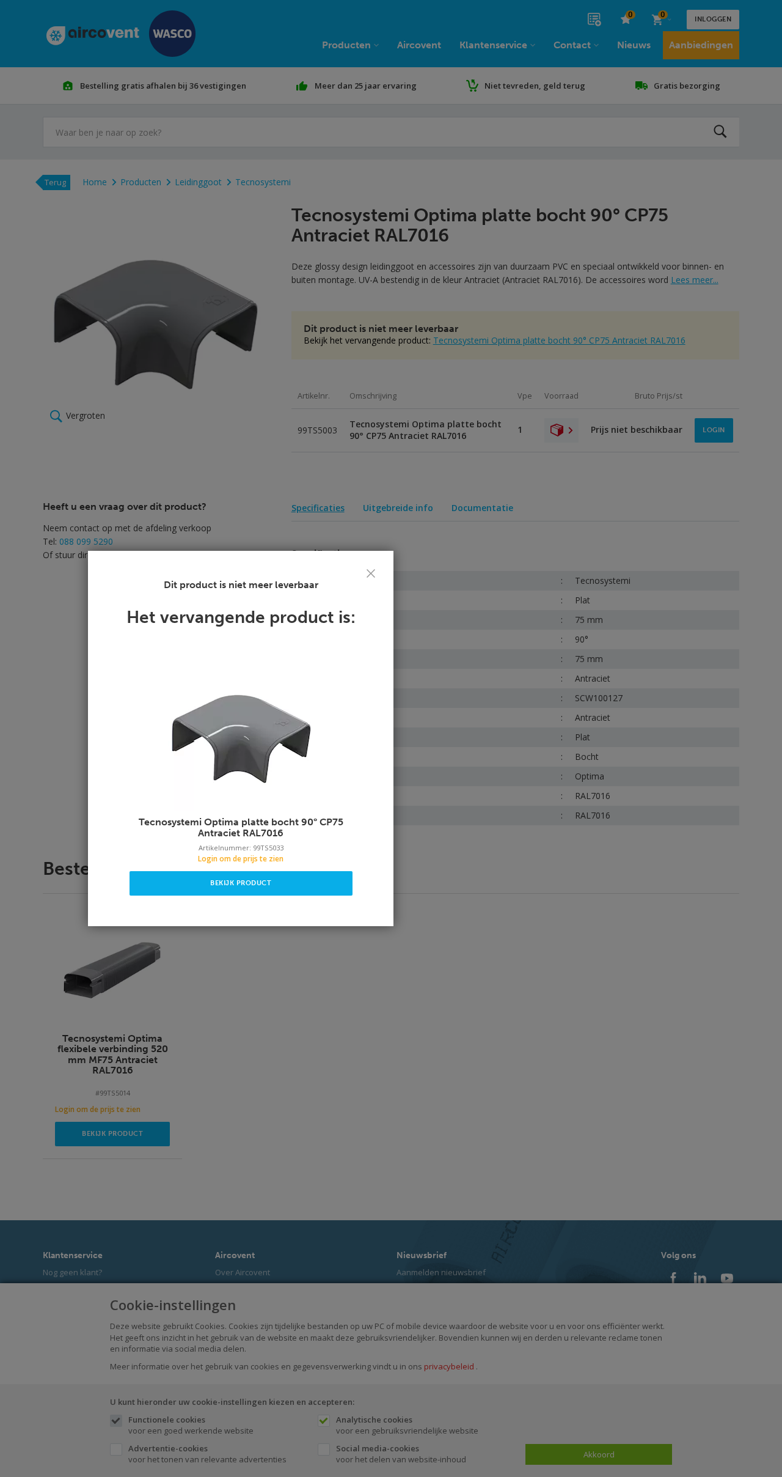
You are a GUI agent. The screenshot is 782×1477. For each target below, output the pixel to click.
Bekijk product (240, 883)
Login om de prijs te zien (240, 858)
